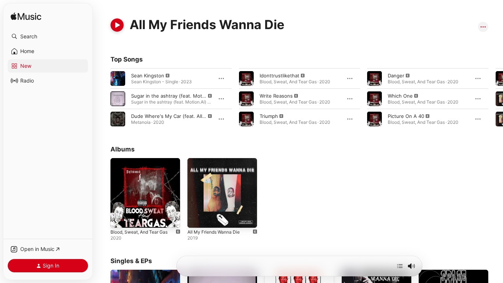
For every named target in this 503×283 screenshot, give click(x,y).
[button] (48, 36)
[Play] (117, 25)
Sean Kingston (147, 75)
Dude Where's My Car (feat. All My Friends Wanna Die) (194, 116)
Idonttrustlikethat (279, 75)
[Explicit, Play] (117, 78)
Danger (396, 75)
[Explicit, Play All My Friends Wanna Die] (196, 218)
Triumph (269, 116)
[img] (26, 17)
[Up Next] (399, 266)
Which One (400, 96)
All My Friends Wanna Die (216, 161)
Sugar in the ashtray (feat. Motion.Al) (174, 96)
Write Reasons (276, 96)
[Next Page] (495, 98)
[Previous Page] (103, 98)
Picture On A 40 (406, 116)
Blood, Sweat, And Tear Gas (142, 161)
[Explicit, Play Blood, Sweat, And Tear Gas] (119, 218)
